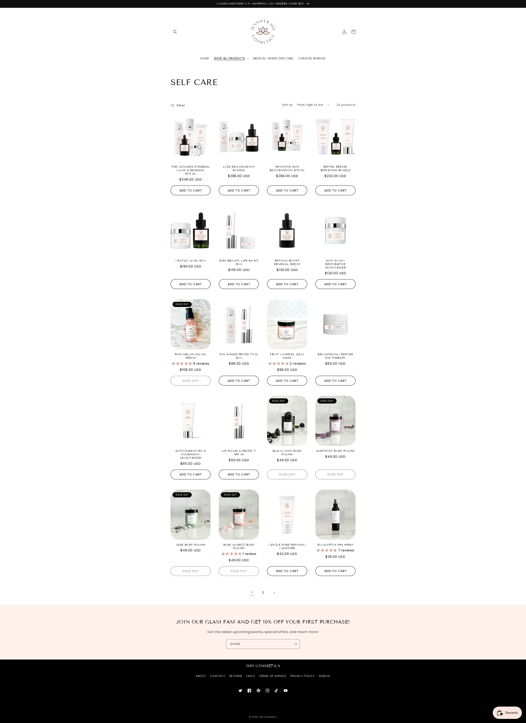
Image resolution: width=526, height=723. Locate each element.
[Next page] (274, 592)
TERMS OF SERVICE (272, 676)
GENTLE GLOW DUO (190, 260)
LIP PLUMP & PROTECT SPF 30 (239, 452)
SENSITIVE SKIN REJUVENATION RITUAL (287, 168)
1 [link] (252, 592)
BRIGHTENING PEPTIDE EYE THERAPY (335, 356)
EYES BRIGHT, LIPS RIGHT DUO (239, 262)
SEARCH (324, 676)
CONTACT (217, 676)
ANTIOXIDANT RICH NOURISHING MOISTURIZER (190, 454)
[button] (175, 31)
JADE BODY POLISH (190, 545)
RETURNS (236, 676)
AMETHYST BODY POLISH (335, 451)
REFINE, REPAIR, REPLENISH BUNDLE (336, 168)
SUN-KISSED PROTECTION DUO (238, 356)
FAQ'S (250, 676)
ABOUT (201, 676)
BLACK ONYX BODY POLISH (287, 452)
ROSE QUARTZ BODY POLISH (239, 546)
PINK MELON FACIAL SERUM (190, 356)
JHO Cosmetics (268, 716)
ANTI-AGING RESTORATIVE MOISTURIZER (335, 264)
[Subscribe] (295, 644)
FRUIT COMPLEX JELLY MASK (287, 356)
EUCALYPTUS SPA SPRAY (335, 545)
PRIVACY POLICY (302, 676)
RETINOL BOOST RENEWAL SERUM (287, 262)
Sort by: (287, 105)
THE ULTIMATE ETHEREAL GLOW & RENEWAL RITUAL (190, 170)
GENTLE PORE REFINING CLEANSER (287, 546)
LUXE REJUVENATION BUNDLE (239, 168)
